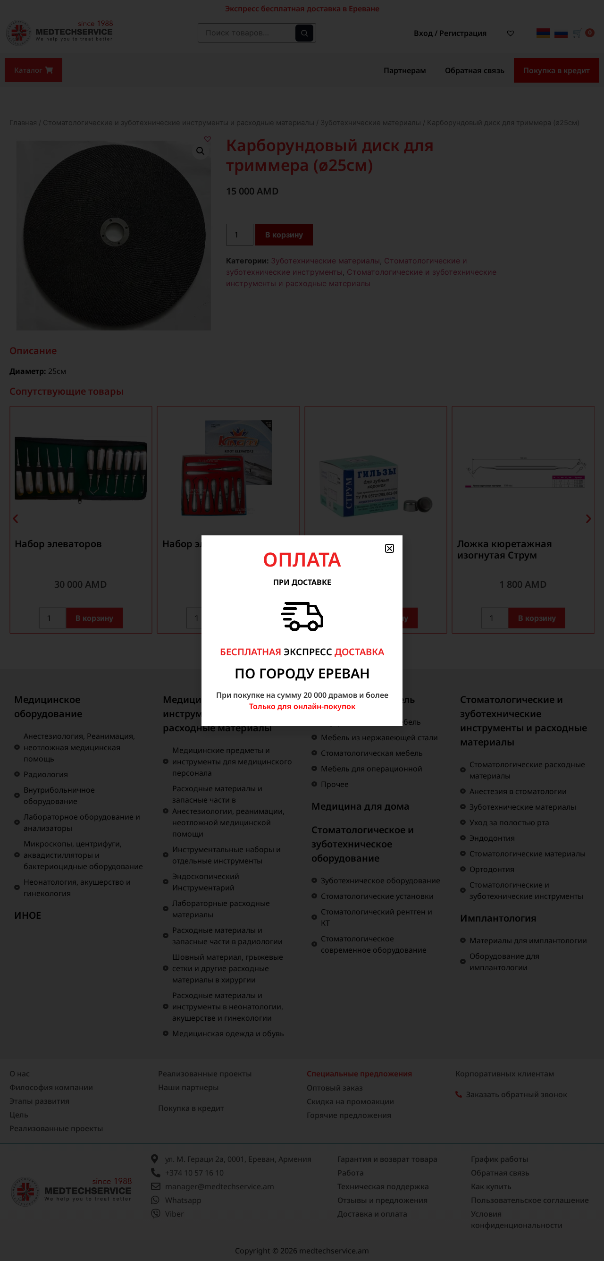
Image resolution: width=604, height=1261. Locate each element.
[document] (302, 630)
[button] (389, 548)
